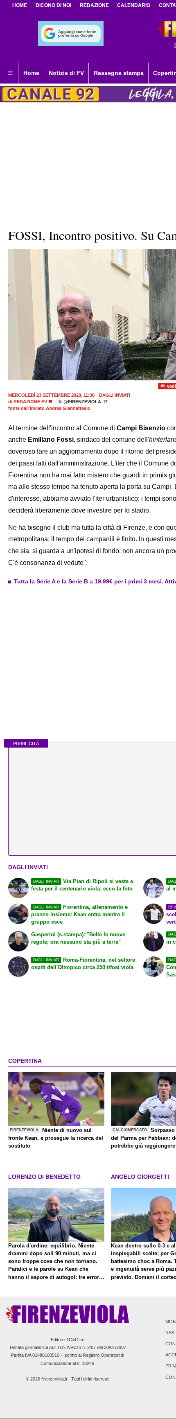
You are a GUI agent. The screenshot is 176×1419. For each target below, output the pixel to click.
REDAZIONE (94, 5)
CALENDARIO (133, 5)
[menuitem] (10, 73)
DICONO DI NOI (53, 5)
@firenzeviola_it (85, 401)
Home (19, 5)
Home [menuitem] (31, 73)
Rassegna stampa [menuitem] (119, 73)
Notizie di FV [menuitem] (66, 73)
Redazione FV (30, 401)
